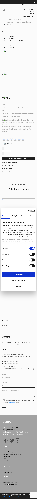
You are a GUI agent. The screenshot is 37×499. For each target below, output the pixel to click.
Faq (30, 22)
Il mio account (7, 472)
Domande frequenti (9, 452)
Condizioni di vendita (10, 482)
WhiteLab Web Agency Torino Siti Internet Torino (18, 497)
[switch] (32, 254)
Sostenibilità (24, 22)
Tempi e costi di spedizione (12, 454)
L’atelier (19, 20)
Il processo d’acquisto (13, 22)
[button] (10, 162)
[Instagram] (11, 440)
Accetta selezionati (18, 280)
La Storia (9, 20)
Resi (4, 459)
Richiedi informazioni (10, 461)
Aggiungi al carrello (19, 158)
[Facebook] (5, 440)
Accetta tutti (19, 274)
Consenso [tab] (5, 216)
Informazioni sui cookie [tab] (28, 216)
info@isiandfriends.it (9, 430)
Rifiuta (18, 286)
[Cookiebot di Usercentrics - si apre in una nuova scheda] (26, 211)
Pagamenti (6, 456)
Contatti (8, 24)
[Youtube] (17, 440)
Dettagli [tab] (14, 216)
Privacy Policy (12, 402)
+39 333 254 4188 (12, 427)
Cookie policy (14, 484)
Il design (14, 20)
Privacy (5, 484)
